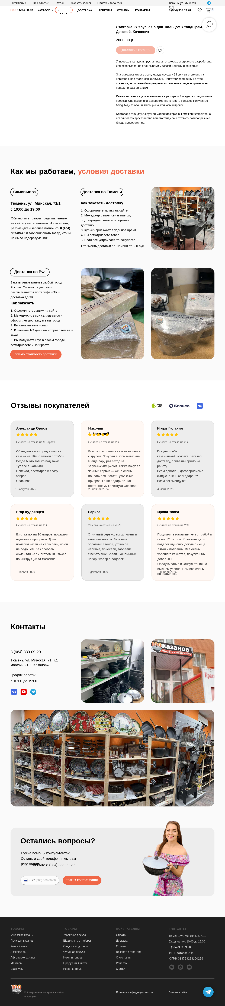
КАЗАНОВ (21, 10)
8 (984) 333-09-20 (26, 652)
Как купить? (41, 3)
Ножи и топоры (73, 957)
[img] (200, 10)
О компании (18, 3)
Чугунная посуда (74, 951)
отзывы (123, 10)
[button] (36, 354)
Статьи (59, 3)
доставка (84, 10)
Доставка (122, 940)
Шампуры (17, 968)
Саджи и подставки (75, 946)
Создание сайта (178, 992)
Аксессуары (18, 951)
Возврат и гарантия (129, 951)
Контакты (142, 10)
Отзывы (121, 946)
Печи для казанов (22, 940)
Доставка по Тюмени (102, 192)
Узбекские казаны (22, 935)
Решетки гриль (72, 968)
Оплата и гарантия (109, 3)
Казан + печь (19, 946)
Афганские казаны (23, 957)
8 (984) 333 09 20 (180, 10)
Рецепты (105, 10)
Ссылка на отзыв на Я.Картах (35, 442)
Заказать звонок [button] (80, 3)
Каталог (44, 10)
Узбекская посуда (74, 935)
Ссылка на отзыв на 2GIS (104, 525)
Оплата (121, 935)
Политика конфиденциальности (134, 992)
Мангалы (16, 963)
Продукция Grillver (75, 963)
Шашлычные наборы (77, 940)
